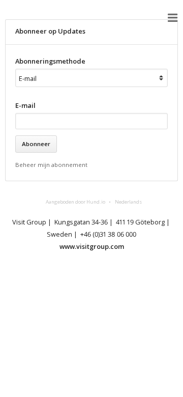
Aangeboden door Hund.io (75, 201)
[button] (173, 18)
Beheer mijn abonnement (51, 164)
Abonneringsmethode (50, 61)
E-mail (25, 105)
